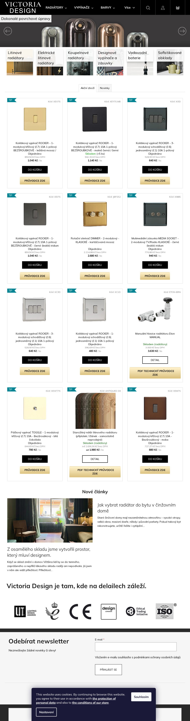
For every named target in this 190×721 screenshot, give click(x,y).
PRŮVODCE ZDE (33, 180)
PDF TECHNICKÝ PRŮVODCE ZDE (154, 372)
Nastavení (46, 712)
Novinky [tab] (103, 88)
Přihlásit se (107, 669)
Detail (153, 359)
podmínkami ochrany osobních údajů (156, 656)
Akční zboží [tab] (86, 88)
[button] (14, 31)
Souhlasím (141, 697)
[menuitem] (55, 7)
